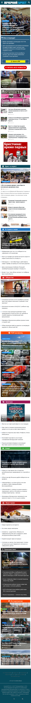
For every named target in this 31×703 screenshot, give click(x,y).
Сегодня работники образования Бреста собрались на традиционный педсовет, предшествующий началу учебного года (13, 27)
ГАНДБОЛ (5, 609)
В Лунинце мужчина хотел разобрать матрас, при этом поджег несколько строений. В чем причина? (14, 54)
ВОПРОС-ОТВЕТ (21, 674)
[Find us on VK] (9, 699)
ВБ (1, 189)
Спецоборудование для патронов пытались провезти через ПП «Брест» (14, 244)
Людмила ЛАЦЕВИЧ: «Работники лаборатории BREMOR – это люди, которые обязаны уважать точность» (14, 291)
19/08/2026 (5, 395)
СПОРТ (13, 674)
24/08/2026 (11, 139)
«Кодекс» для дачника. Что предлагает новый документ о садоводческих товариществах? (17, 136)
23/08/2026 (5, 419)
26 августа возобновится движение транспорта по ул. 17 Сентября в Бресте (18, 119)
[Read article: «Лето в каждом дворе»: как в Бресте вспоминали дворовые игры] (15, 176)
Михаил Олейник (6, 33)
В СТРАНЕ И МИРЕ (7, 672)
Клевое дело (5, 181)
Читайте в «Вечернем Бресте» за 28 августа (15, 103)
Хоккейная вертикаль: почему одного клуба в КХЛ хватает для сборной (14, 463)
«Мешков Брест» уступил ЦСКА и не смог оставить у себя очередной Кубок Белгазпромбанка (14, 484)
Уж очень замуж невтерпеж (10, 528)
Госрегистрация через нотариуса (11, 538)
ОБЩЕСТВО (16, 672)
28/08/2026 (14, 33)
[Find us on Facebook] (7, 699)
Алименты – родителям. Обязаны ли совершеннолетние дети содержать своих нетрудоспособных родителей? (14, 533)
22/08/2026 (11, 220)
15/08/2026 (5, 363)
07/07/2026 (5, 663)
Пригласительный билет (8, 372)
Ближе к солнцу (6, 338)
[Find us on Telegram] (16, 699)
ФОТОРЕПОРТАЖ (6, 640)
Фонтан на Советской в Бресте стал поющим (15, 424)
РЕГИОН (4, 622)
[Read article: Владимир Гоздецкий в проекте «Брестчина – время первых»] (4, 202)
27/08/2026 (5, 86)
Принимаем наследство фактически (14, 518)
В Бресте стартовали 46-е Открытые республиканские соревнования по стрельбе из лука (16, 472)
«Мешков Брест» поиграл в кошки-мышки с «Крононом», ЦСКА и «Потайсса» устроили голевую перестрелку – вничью (14, 491)
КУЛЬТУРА (7, 674)
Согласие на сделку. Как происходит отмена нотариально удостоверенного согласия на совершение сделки (15, 544)
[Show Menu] (2, 2)
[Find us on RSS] (22, 699)
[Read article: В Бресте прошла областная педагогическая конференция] (4, 209)
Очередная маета (6, 384)
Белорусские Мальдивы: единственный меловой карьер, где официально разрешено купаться (14, 343)
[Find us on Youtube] (20, 699)
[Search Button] (29, 2)
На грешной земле (7, 352)
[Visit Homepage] (15, 2)
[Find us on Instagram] (18, 699)
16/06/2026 (5, 520)
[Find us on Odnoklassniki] (12, 699)
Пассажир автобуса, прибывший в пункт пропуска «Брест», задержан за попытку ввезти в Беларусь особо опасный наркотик (16, 573)
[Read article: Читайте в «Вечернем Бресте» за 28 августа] (15, 100)
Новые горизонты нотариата (10, 524)
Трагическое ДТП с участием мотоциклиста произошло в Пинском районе (15, 564)
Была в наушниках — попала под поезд (15, 594)
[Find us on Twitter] (14, 699)
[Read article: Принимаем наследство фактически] (15, 515)
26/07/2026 (5, 616)
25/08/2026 (11, 122)
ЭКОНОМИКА (23, 672)
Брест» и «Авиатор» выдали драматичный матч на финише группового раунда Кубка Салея (17, 127)
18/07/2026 (5, 647)
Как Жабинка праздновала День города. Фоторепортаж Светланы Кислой (13, 627)
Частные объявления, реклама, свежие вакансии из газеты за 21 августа (17, 111)
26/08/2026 (11, 114)
